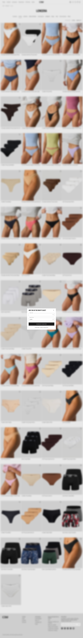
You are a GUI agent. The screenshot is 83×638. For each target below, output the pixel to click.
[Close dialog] (80, 307)
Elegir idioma (32, 317)
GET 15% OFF (71, 325)
